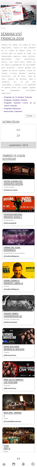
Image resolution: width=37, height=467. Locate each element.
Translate (30, 116)
